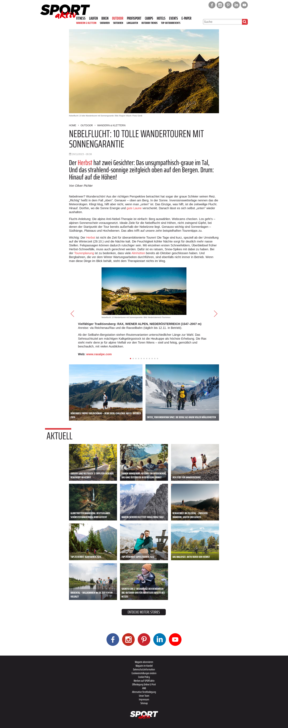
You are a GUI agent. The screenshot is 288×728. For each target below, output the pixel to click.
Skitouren (118, 23)
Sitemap (144, 703)
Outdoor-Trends (149, 23)
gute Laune (134, 208)
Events (173, 18)
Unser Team (144, 695)
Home (72, 125)
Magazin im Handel (144, 665)
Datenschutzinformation (144, 669)
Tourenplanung (84, 253)
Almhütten (138, 253)
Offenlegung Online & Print (144, 684)
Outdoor (117, 18)
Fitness (81, 18)
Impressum (144, 699)
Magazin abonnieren (144, 661)
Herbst (85, 162)
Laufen (93, 18)
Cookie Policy (144, 676)
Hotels (161, 18)
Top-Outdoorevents (170, 23)
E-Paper (186, 18)
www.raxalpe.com (99, 354)
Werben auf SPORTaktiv (144, 680)
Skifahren (105, 23)
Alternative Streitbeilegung (144, 691)
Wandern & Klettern (86, 23)
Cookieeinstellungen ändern (144, 673)
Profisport (134, 18)
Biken (104, 18)
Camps (149, 18)
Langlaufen (132, 23)
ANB (144, 688)
